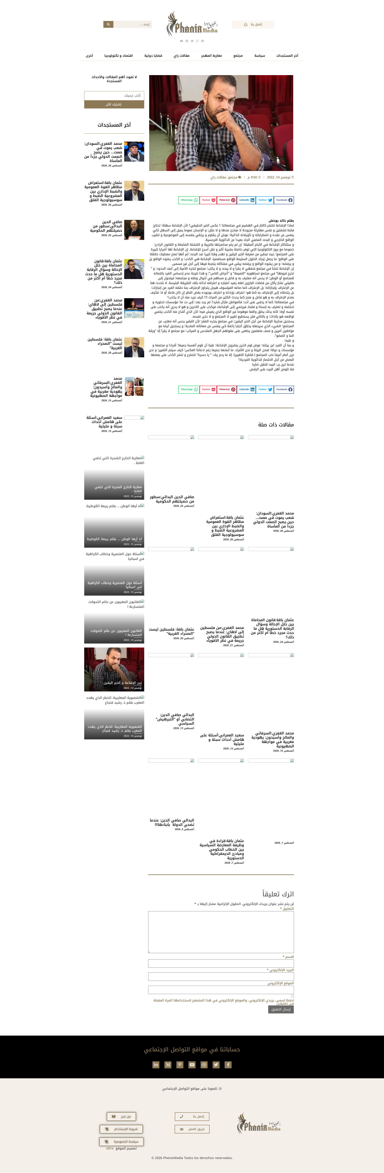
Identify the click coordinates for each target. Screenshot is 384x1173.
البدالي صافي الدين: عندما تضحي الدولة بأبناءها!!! (172, 822)
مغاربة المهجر (211, 56)
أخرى (89, 56)
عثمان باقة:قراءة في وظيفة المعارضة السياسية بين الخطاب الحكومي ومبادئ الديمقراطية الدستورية (222, 849)
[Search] (108, 24)
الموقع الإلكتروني (280, 983)
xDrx (110, 1148)
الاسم (288, 956)
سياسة (259, 56)
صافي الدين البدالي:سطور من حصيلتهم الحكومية (172, 499)
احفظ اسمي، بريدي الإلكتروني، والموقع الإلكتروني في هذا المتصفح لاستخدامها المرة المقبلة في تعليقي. (223, 1002)
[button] (284, 200)
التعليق (287, 908)
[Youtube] (191, 1064)
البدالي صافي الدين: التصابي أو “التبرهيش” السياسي (175, 719)
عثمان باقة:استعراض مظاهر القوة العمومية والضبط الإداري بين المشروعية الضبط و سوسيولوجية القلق (225, 526)
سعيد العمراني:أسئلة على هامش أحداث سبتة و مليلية (222, 739)
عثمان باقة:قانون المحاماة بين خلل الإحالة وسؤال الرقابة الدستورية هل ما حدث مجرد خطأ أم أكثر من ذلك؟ (272, 629)
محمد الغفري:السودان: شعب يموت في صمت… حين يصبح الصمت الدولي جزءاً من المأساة (273, 520)
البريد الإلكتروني (280, 970)
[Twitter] (216, 1064)
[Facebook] (202, 41)
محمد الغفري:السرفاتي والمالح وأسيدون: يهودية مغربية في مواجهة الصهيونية (272, 740)
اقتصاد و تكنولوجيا (118, 56)
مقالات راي (182, 56)
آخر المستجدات (287, 56)
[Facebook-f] (228, 1064)
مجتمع (238, 56)
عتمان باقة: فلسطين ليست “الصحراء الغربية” (171, 631)
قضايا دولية (153, 56)
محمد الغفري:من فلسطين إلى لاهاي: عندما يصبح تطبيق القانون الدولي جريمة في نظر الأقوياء (222, 634)
